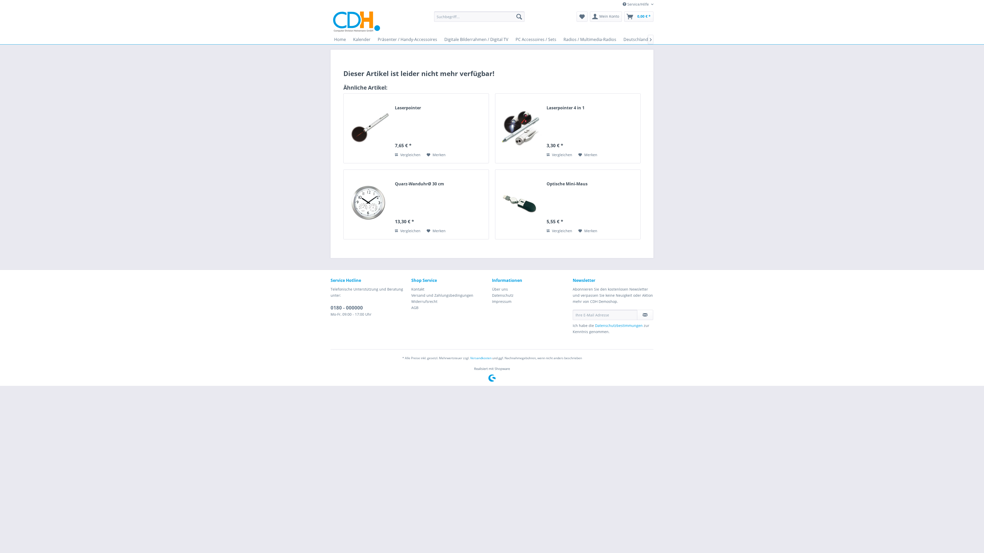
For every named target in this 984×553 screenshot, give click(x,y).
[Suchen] (519, 17)
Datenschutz (503, 295)
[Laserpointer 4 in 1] (519, 128)
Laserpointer (408, 108)
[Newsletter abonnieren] (645, 315)
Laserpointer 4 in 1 (566, 108)
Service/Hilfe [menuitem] (638, 4)
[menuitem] (479, 17)
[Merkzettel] (582, 17)
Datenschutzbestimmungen (619, 325)
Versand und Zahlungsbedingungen (442, 295)
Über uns (500, 289)
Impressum (501, 301)
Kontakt (417, 289)
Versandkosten (480, 358)
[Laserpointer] (368, 128)
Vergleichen (410, 154)
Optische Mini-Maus (567, 184)
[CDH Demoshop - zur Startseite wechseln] (356, 22)
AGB (414, 307)
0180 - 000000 (347, 307)
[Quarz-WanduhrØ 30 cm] (368, 204)
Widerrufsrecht (424, 301)
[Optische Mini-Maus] (519, 204)
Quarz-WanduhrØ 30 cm (419, 184)
